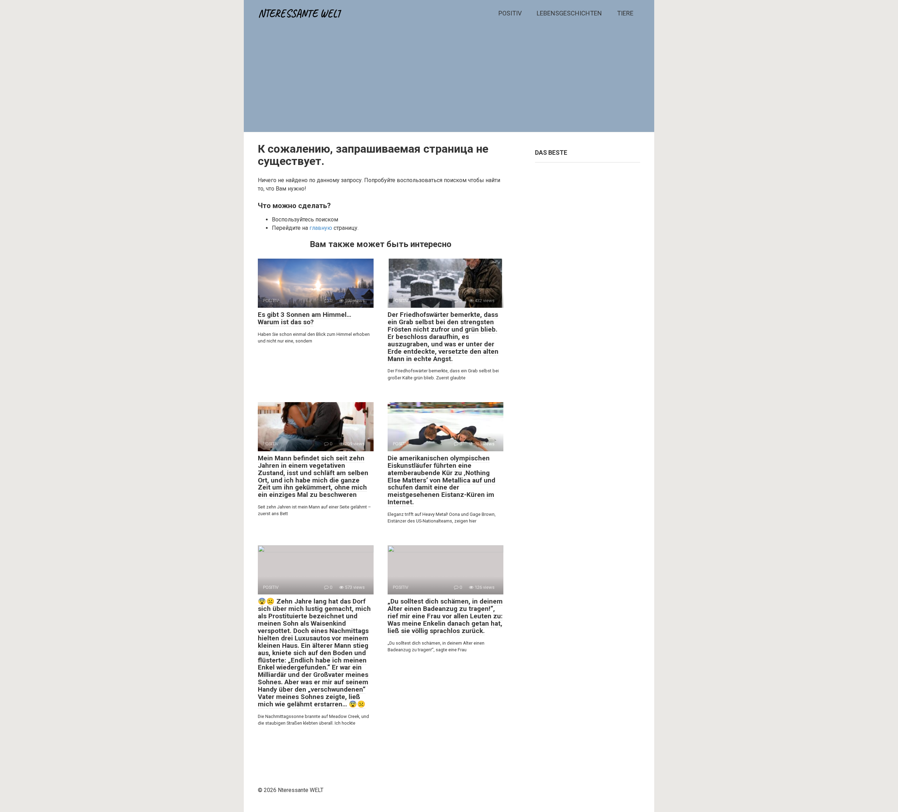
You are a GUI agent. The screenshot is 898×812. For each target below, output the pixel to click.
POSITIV (510, 13)
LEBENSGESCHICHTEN (569, 13)
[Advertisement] (449, 79)
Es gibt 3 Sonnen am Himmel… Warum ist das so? (304, 318)
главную (320, 228)
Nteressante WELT (299, 13)
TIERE (625, 13)
